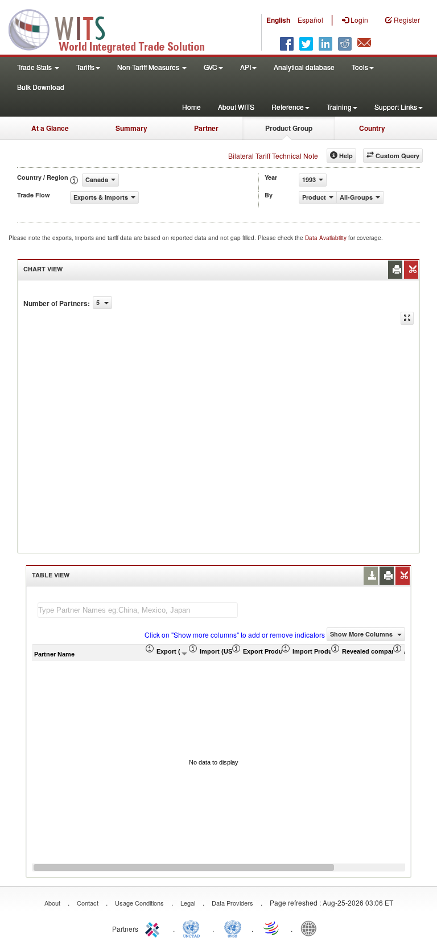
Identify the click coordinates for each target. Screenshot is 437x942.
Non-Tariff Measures (149, 67)
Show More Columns (362, 634)
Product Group (288, 128)
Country (372, 128)
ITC (154, 927)
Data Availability (326, 238)
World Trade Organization (272, 927)
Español (310, 19)
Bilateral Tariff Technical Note (273, 155)
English (278, 20)
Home (191, 106)
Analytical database (304, 67)
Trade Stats (35, 67)
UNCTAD (193, 927)
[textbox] (138, 610)
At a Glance (50, 128)
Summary (131, 128)
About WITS (236, 106)
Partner (206, 128)
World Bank (311, 927)
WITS (114, 28)
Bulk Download (40, 87)
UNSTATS (232, 927)
